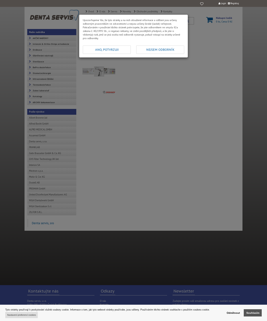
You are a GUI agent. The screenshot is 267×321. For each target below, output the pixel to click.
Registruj (234, 3)
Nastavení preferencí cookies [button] (21, 315)
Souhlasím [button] (252, 312)
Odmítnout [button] (233, 312)
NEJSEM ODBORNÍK (160, 49)
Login (223, 3)
